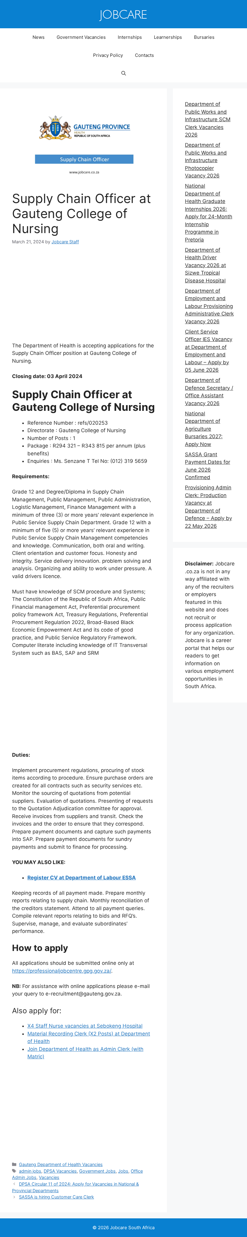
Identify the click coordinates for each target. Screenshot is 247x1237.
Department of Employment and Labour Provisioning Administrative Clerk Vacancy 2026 (209, 306)
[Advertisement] (83, 297)
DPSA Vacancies (60, 1171)
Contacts (144, 55)
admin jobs (30, 1171)
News (39, 37)
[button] (123, 73)
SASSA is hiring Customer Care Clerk (56, 1196)
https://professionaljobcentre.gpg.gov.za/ (61, 971)
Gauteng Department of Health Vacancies (61, 1164)
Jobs (123, 1171)
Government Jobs (97, 1171)
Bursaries (204, 37)
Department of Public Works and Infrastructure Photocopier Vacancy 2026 (206, 160)
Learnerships (168, 37)
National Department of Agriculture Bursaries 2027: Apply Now (204, 429)
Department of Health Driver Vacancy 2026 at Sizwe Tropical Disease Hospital (205, 265)
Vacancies (49, 1177)
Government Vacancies (81, 37)
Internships (130, 37)
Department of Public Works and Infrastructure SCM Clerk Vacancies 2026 (207, 119)
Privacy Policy (108, 55)
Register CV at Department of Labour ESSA (81, 878)
